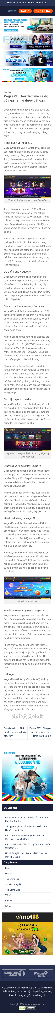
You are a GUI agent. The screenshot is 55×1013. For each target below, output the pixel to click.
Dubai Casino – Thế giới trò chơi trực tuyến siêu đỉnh (15, 732)
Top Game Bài (12, 879)
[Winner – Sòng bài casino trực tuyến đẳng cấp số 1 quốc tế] (12, 11)
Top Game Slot (12, 890)
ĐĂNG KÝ (25, 11)
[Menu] (4, 11)
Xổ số (8, 895)
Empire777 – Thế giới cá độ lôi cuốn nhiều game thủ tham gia (40, 732)
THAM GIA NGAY (43, 11)
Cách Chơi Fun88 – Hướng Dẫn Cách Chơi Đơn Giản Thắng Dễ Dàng (25, 837)
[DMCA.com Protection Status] (27, 1008)
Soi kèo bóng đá (13, 884)
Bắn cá (8, 900)
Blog (7, 868)
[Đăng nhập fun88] (27, 75)
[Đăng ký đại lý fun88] (27, 25)
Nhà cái (7, 92)
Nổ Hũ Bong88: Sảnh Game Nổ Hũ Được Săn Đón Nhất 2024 (26, 855)
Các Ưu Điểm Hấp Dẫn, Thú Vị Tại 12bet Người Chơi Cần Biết (27, 846)
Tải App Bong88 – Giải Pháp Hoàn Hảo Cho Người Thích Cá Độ (26, 828)
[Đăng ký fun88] (27, 775)
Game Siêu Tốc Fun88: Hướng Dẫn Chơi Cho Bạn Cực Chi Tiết (26, 819)
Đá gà (8, 906)
